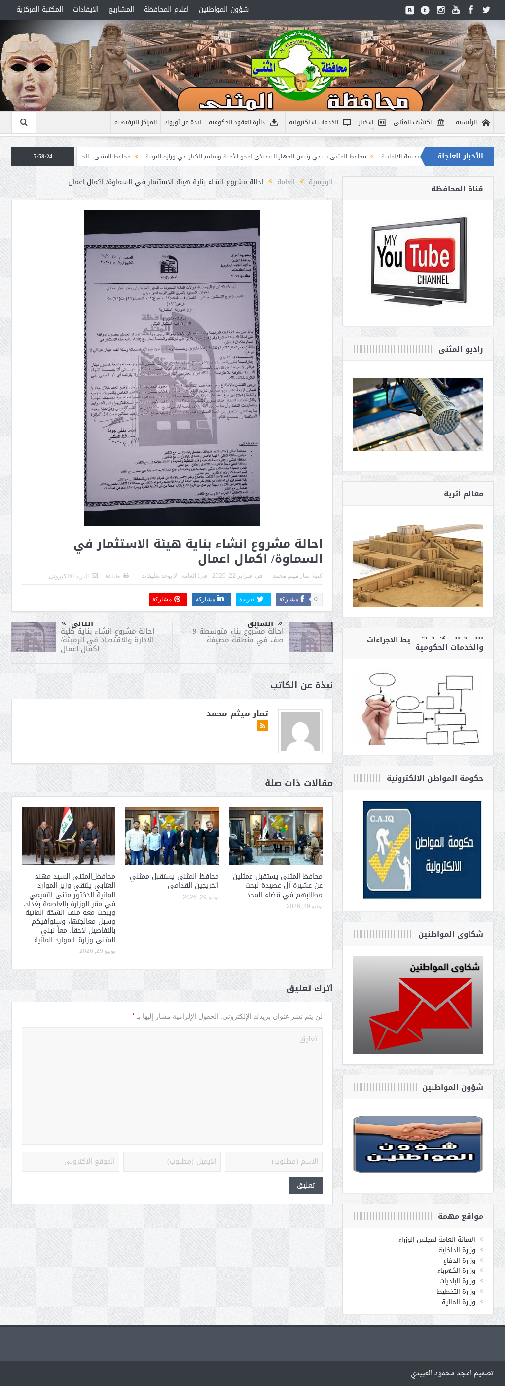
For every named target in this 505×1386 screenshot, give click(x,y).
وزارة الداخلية (456, 1250)
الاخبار (366, 122)
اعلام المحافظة (166, 9)
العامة (189, 575)
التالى (82, 623)
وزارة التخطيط (456, 1291)
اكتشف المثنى (413, 122)
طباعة (112, 576)
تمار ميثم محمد (291, 575)
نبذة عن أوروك (182, 122)
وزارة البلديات (457, 1281)
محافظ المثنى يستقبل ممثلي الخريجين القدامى (174, 881)
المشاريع (121, 9)
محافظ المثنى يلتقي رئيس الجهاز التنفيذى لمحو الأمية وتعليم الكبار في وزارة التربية (314, 156)
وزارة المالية (458, 1302)
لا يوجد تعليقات (159, 575)
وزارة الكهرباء (456, 1271)
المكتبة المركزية (39, 9)
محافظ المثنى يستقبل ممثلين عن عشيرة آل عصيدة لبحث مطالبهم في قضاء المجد (278, 885)
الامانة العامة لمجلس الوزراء (436, 1239)
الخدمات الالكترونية (313, 122)
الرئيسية (466, 122)
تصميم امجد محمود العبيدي (452, 1373)
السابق (260, 623)
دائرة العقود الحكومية (237, 122)
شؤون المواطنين (224, 9)
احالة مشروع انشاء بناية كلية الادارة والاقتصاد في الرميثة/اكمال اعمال (107, 640)
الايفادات (86, 9)
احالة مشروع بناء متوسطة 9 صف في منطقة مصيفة (238, 635)
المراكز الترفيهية (135, 122)
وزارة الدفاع (459, 1260)
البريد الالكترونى (69, 576)
